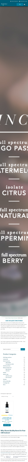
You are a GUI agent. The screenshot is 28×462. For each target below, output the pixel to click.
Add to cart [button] (7, 425)
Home (6, 318)
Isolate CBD (5, 359)
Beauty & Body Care (7, 367)
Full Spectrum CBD (10, 364)
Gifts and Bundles (6, 381)
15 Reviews (10, 415)
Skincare (7, 370)
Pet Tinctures (8, 377)
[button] (24, 4)
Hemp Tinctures (14, 318)
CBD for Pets (5, 374)
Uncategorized (6, 382)
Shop (10, 318)
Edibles (4, 372)
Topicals (5, 379)
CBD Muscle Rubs (6, 365)
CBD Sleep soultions (7, 357)
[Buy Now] (15, 457)
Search (22, 349)
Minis (4, 384)
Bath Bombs (8, 369)
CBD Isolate (8, 362)
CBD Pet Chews (9, 375)
